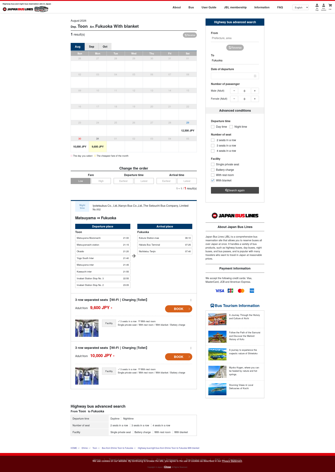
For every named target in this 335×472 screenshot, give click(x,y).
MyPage (317, 9)
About (177, 7)
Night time (240, 127)
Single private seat (120, 432)
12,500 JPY (187, 130)
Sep (91, 46)
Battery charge (143, 432)
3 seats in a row (140, 425)
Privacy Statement (232, 461)
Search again (236, 190)
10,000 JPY (79, 146)
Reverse (191, 35)
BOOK (178, 308)
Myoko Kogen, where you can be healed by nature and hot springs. (244, 371)
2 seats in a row (119, 425)
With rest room (162, 432)
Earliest (123, 181)
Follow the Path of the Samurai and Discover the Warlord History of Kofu (244, 336)
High (101, 181)
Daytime (115, 418)
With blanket (181, 432)
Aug (77, 46)
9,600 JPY (98, 146)
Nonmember (323, 9)
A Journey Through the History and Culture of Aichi (244, 316)
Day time (221, 127)
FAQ (280, 7)
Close (167, 467)
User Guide (209, 7)
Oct (105, 46)
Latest (144, 181)
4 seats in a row (161, 425)
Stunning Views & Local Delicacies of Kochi (241, 386)
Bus (191, 7)
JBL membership (235, 7)
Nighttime (128, 418)
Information (262, 7)
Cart (330, 9)
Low (80, 181)
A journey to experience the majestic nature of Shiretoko (243, 351)
